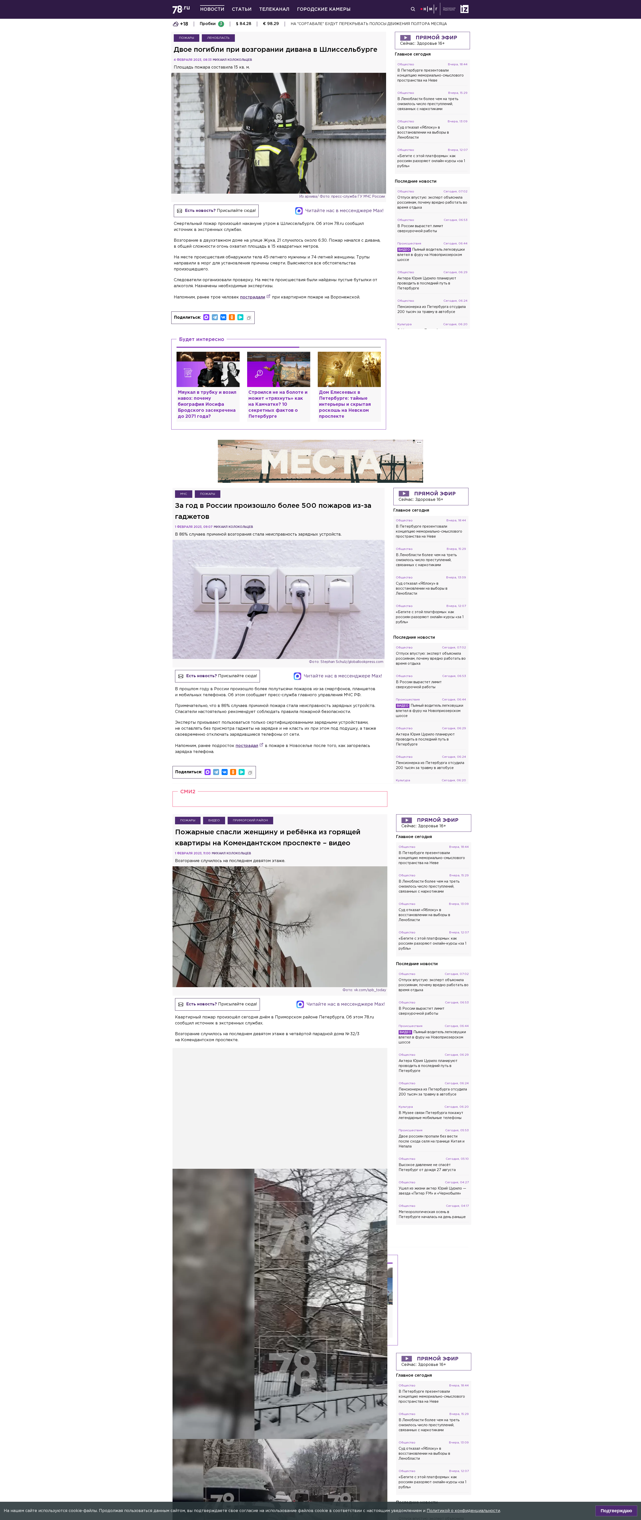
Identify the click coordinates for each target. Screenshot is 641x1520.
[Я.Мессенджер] (240, 317)
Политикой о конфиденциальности (463, 1511)
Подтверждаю (616, 1510)
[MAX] (206, 317)
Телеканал (274, 10)
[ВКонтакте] (223, 317)
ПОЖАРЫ (186, 38)
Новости (212, 10)
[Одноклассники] (232, 317)
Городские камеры (324, 10)
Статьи (242, 10)
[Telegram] (215, 317)
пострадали (252, 297)
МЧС (183, 494)
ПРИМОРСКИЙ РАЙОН (250, 820)
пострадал (247, 746)
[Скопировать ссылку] (249, 318)
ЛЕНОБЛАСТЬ (218, 38)
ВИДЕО (214, 820)
